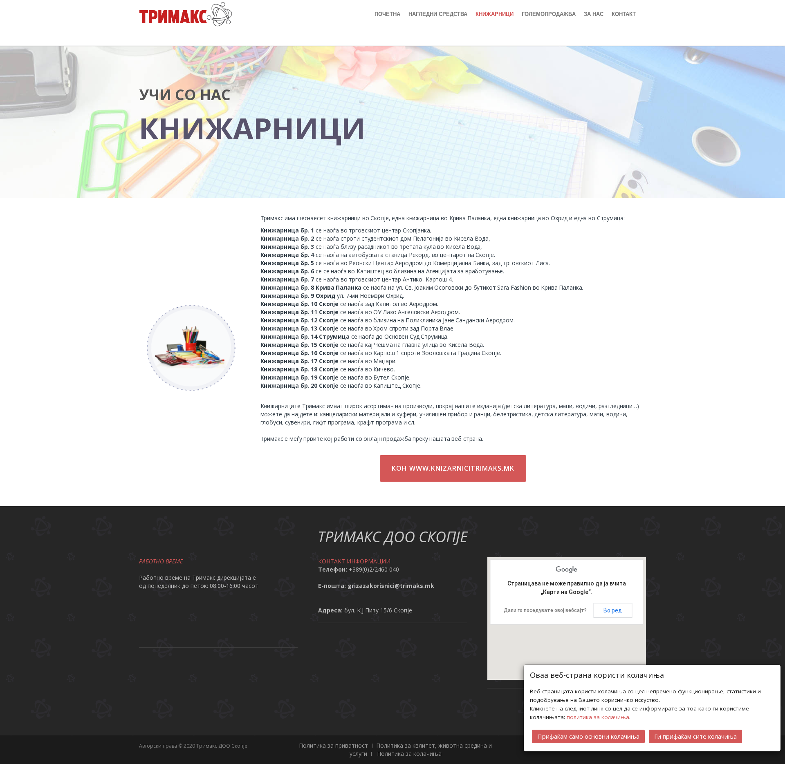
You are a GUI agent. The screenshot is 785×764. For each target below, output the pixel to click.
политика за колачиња (598, 717)
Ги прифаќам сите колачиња (695, 736)
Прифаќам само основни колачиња (588, 736)
